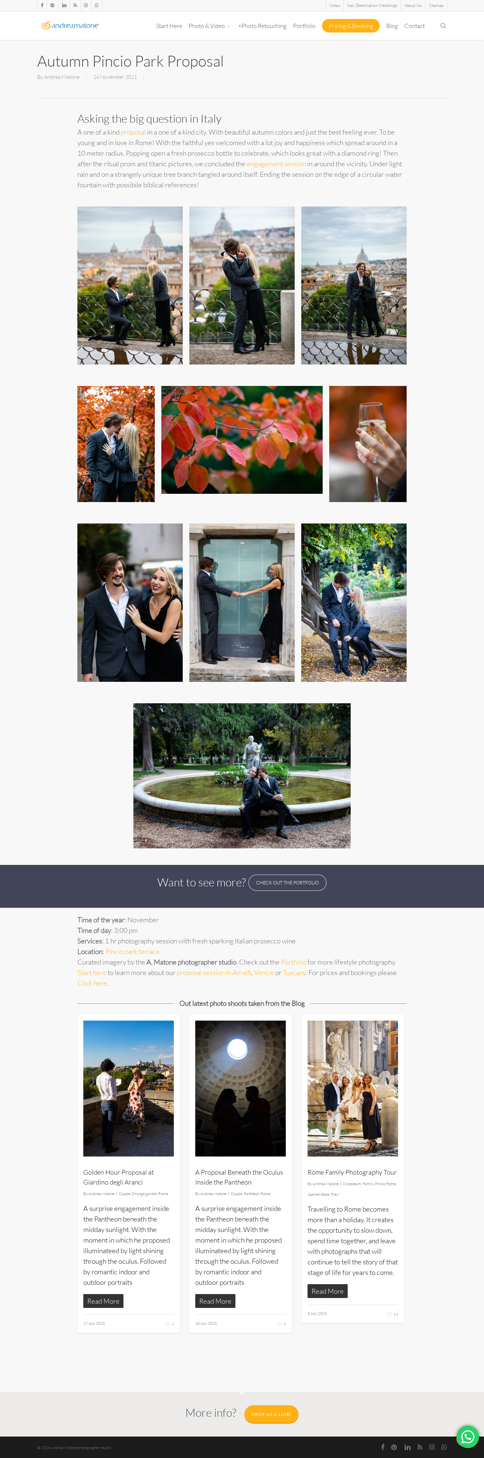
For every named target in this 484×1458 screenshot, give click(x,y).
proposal (133, 132)
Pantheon (251, 1193)
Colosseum (352, 1183)
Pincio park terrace (132, 951)
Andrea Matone (62, 77)
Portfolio (293, 962)
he (96, 972)
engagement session (276, 163)
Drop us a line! (271, 1414)
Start (84, 972)
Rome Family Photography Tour (352, 1172)
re (104, 972)
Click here (92, 983)
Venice (264, 972)
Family (368, 1183)
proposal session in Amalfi (214, 972)
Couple (124, 1193)
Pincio (380, 1183)
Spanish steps (318, 1194)
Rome (163, 1193)
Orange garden (144, 1193)
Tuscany (294, 972)
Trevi (335, 1194)
